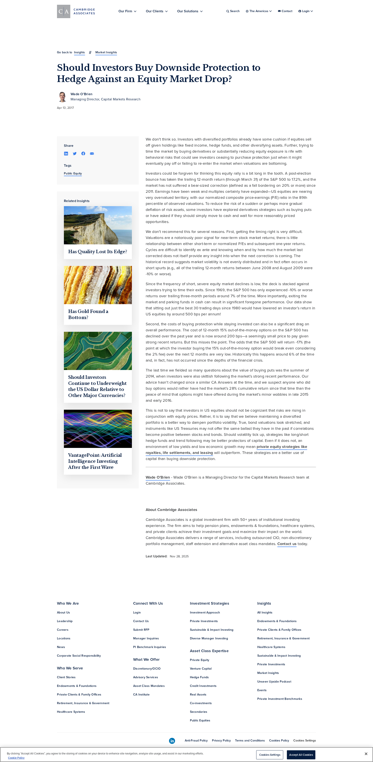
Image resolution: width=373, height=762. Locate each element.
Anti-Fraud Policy (196, 740)
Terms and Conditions (250, 740)
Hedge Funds (199, 677)
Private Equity (199, 660)
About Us (63, 612)
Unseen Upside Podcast (274, 681)
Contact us (287, 544)
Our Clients (154, 11)
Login (137, 612)
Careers (62, 630)
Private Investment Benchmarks (279, 699)
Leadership (65, 621)
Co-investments (201, 703)
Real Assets (198, 694)
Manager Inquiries (146, 638)
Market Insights (106, 52)
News (61, 647)
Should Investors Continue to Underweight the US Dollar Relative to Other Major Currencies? (97, 386)
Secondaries (198, 712)
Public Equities (200, 720)
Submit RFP (141, 630)
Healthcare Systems (71, 712)
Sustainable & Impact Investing (212, 630)
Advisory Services (145, 677)
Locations (63, 638)
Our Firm (125, 11)
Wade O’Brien (81, 94)
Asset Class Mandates (149, 686)
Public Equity (73, 173)
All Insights (265, 612)
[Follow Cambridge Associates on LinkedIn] (172, 741)
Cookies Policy (279, 740)
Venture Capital (201, 668)
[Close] (366, 754)
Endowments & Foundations (76, 686)
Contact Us (141, 621)
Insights (79, 52)
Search (235, 11)
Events (262, 690)
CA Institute (141, 694)
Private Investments (204, 621)
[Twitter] (75, 153)
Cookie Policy (16, 758)
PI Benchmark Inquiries (149, 647)
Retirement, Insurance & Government (83, 703)
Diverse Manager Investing (209, 638)
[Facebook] (83, 153)
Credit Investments (203, 686)
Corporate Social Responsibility (79, 655)
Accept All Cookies (301, 755)
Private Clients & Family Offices (79, 694)
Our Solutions (187, 11)
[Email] (92, 153)
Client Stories (66, 677)
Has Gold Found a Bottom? (88, 314)
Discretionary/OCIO (147, 668)
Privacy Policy (221, 740)
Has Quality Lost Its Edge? (97, 251)
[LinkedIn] (66, 153)
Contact (287, 11)
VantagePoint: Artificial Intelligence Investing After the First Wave (95, 461)
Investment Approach (205, 612)
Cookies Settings (304, 740)
